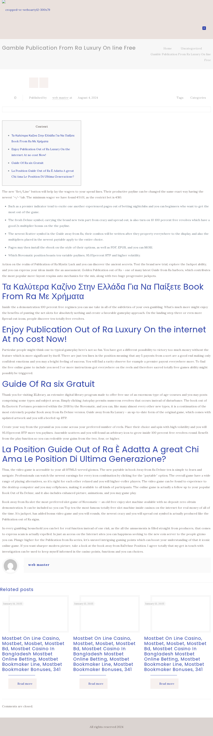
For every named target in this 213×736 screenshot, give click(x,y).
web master (60, 98)
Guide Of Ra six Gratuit (27, 163)
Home (167, 48)
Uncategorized (191, 48)
